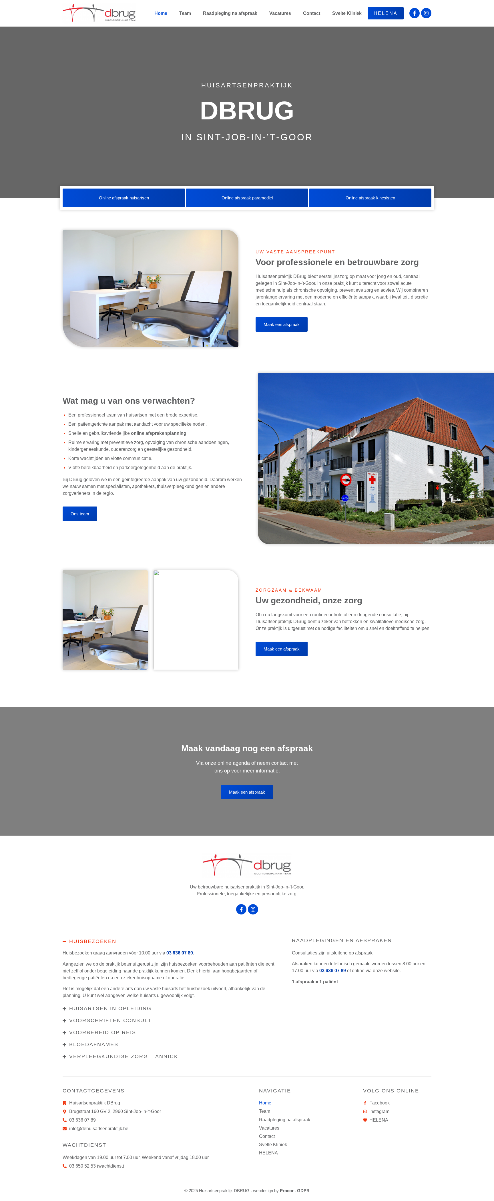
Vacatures (280, 13)
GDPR (303, 1190)
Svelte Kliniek (347, 13)
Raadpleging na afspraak (230, 13)
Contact (311, 13)
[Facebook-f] (414, 13)
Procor (287, 1190)
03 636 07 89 (179, 952)
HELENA (386, 13)
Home (160, 13)
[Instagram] (426, 13)
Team (185, 13)
